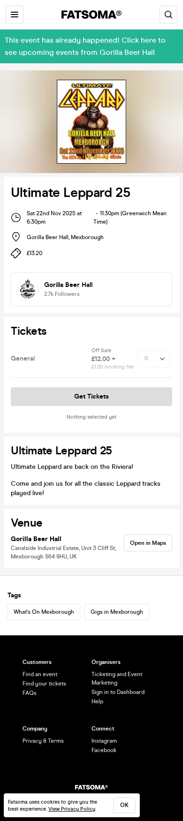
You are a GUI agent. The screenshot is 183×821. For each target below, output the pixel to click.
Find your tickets (44, 683)
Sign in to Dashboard (118, 692)
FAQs (30, 693)
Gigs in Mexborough (117, 612)
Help (97, 701)
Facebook (104, 750)
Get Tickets (91, 396)
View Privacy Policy (71, 809)
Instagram (104, 741)
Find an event (40, 674)
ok (124, 805)
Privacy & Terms (43, 741)
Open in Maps (148, 543)
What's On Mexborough (44, 612)
